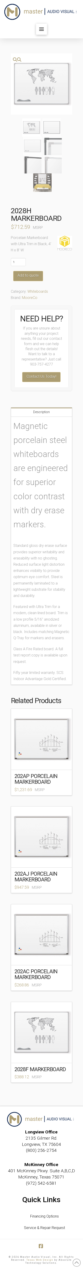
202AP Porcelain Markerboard (36, 779)
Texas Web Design (40, 1260)
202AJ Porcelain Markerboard (36, 877)
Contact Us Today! (41, 376)
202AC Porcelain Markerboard (36, 974)
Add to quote (28, 275)
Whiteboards (37, 291)
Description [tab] (41, 412)
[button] (41, 29)
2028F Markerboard (40, 1069)
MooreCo (29, 297)
